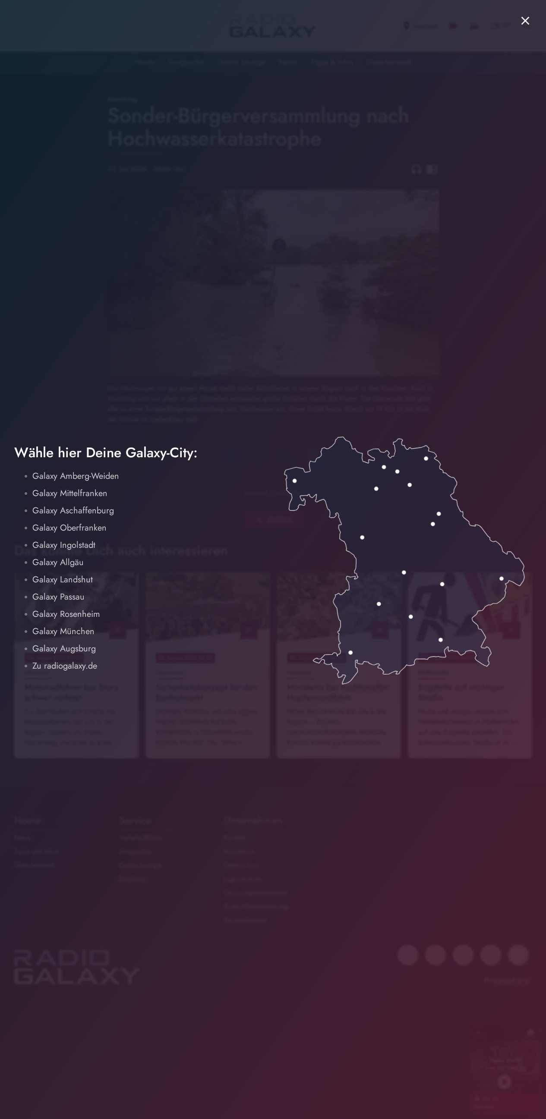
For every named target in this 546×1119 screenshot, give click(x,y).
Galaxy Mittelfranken (69, 493)
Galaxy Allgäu (58, 562)
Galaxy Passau (58, 597)
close (525, 21)
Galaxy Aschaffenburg (73, 510)
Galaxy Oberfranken (69, 528)
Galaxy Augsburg (64, 648)
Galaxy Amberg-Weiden (75, 476)
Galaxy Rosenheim (66, 614)
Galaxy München (63, 631)
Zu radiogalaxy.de (64, 666)
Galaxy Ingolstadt (63, 545)
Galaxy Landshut (62, 579)
